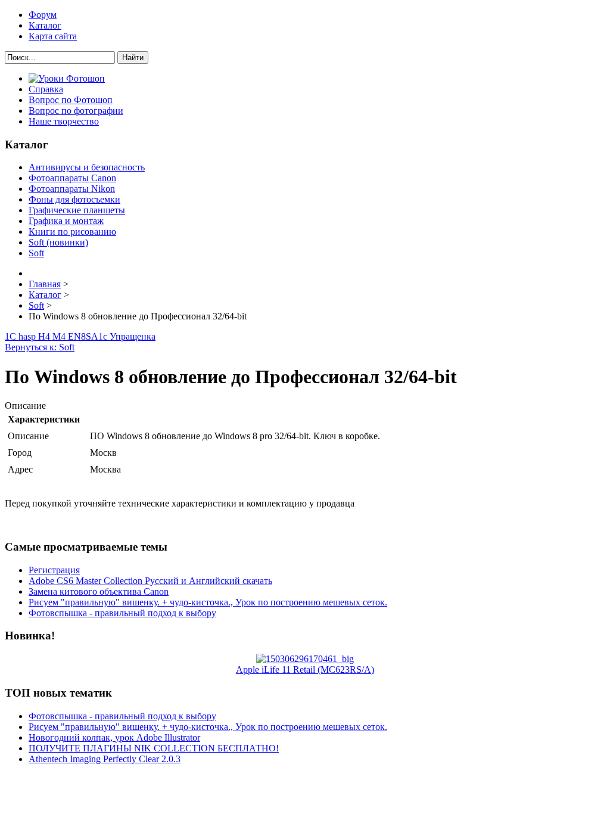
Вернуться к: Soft (39, 347)
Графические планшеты (77, 210)
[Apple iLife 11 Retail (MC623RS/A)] (305, 659)
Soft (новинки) (58, 242)
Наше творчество (64, 121)
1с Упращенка (126, 336)
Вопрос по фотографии (76, 110)
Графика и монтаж (66, 221)
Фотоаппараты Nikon (72, 189)
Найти (133, 57)
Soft (36, 253)
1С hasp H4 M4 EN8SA (51, 336)
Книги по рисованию (72, 231)
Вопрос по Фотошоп (71, 100)
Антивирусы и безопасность (87, 167)
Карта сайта (53, 36)
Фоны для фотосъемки (74, 199)
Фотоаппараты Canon (72, 178)
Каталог (45, 25)
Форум (43, 15)
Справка (46, 89)
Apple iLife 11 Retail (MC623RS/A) (305, 669)
